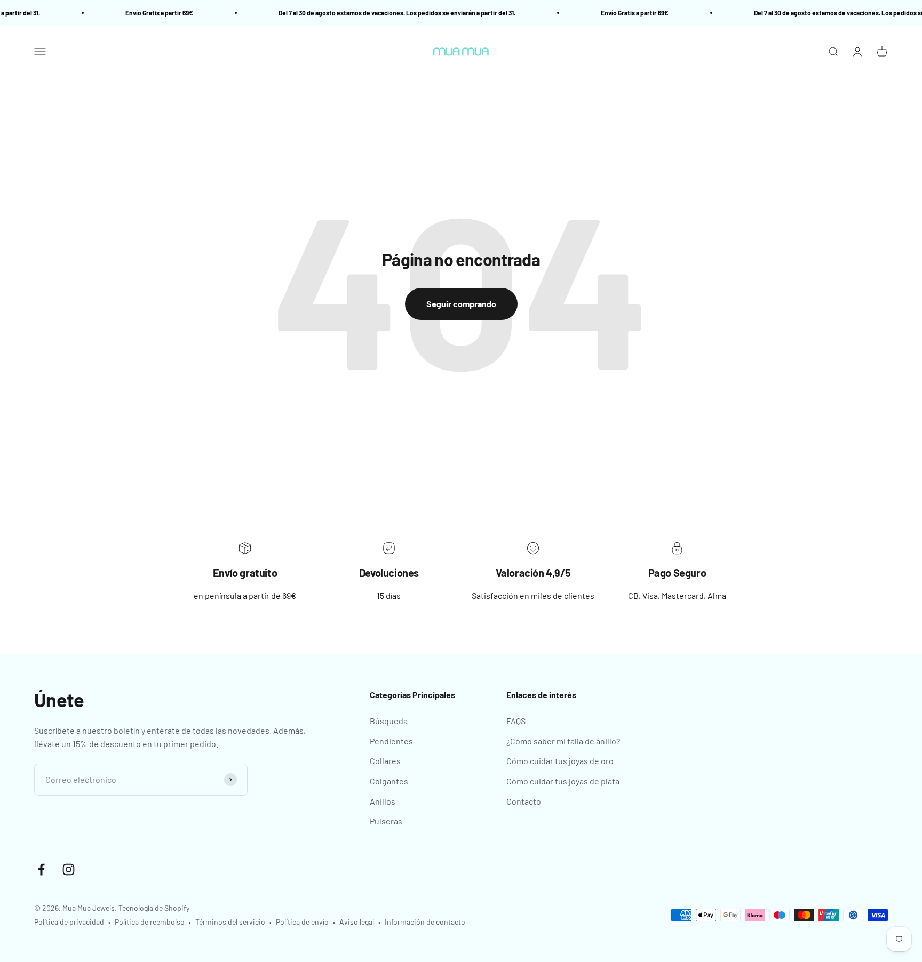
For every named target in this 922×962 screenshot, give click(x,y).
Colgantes (389, 781)
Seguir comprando (461, 304)
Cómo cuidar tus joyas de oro (560, 761)
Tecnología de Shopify (153, 907)
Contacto (523, 801)
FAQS (516, 721)
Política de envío (302, 921)
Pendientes (391, 741)
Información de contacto (425, 921)
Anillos (382, 801)
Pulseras (386, 821)
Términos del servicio (230, 921)
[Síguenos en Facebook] (41, 869)
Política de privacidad (69, 921)
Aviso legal (356, 921)
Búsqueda (389, 721)
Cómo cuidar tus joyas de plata (562, 781)
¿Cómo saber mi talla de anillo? (563, 741)
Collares (385, 761)
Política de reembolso (150, 921)
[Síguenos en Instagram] (68, 869)
